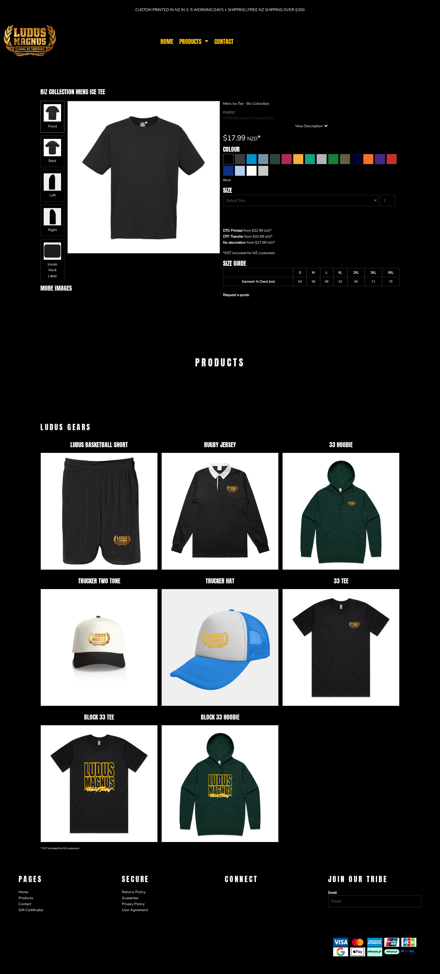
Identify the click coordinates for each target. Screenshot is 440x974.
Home (23, 892)
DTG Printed (232, 230)
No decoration (234, 242)
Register (368, 41)
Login (353, 41)
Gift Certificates (31, 910)
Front (52, 126)
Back (52, 160)
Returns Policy (133, 892)
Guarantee (130, 898)
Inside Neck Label (52, 270)
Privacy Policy (133, 904)
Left (52, 195)
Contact (25, 904)
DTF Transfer (233, 236)
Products (26, 898)
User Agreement (135, 910)
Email (332, 892)
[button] (193, 41)
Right (52, 229)
